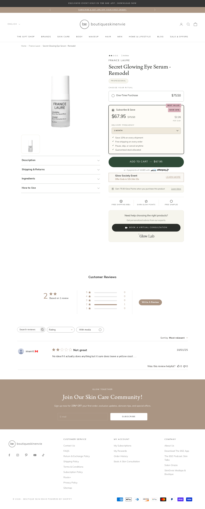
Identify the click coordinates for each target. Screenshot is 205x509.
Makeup (94, 37)
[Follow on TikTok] (43, 455)
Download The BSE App (176, 450)
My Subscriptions (122, 445)
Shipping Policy (71, 461)
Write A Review (150, 302)
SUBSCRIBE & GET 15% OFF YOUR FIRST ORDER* (102, 10)
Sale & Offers (179, 37)
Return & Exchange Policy (76, 456)
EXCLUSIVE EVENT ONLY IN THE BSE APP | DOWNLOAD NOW (102, 3)
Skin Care (63, 37)
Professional (118, 81)
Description (28, 160)
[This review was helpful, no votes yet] (178, 366)
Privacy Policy (70, 482)
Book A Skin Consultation (127, 461)
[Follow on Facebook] (9, 455)
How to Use (29, 188)
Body (79, 37)
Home (23, 46)
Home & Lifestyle (140, 37)
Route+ (67, 477)
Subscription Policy (73, 472)
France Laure (34, 46)
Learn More (173, 177)
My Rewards (120, 450)
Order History (121, 456)
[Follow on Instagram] (17, 455)
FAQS (66, 450)
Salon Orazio (171, 465)
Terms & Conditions (73, 466)
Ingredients (28, 179)
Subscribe (128, 417)
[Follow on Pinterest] (26, 455)
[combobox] (61, 330)
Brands (46, 37)
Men (119, 37)
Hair (108, 37)
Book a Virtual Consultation (148, 227)
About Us (169, 445)
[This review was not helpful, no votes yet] (184, 366)
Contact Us (69, 445)
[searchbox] (28, 329)
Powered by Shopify (60, 499)
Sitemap (67, 487)
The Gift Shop (26, 37)
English (12, 24)
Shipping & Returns (33, 169)
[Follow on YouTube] (35, 455)
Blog (160, 37)
